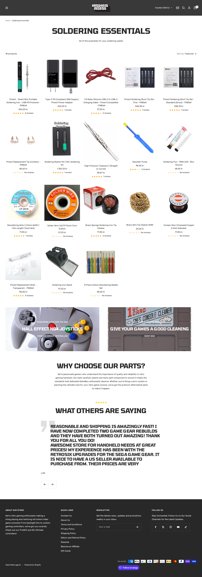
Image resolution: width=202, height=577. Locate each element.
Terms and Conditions (71, 524)
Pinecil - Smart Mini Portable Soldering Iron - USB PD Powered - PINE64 (23, 102)
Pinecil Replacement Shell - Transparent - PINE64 (23, 286)
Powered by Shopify (32, 565)
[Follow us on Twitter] (163, 527)
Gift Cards (66, 551)
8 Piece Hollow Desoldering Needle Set (101, 286)
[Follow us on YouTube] (178, 527)
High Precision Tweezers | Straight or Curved (101, 167)
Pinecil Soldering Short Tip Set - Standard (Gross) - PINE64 (178, 101)
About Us (65, 520)
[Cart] (195, 8)
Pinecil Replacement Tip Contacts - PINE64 (23, 163)
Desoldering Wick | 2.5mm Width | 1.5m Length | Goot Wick (23, 227)
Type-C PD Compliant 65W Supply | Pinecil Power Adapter (62, 101)
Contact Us (66, 515)
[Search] (183, 8)
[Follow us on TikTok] (186, 527)
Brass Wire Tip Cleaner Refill (139, 225)
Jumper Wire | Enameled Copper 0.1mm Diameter (178, 227)
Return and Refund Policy (73, 537)
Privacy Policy (67, 529)
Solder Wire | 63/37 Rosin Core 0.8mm (62, 227)
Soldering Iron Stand (62, 285)
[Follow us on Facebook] (155, 527)
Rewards (65, 542)
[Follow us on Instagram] (171, 527)
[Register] (137, 527)
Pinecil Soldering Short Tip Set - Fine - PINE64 (139, 101)
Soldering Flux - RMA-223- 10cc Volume (178, 163)
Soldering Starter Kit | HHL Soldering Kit (62, 163)
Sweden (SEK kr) (162, 8)
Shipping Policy (68, 533)
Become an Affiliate (70, 546)
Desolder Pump (139, 162)
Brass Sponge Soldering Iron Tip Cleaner (101, 227)
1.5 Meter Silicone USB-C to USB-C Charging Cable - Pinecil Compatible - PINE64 (101, 102)
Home (7, 21)
